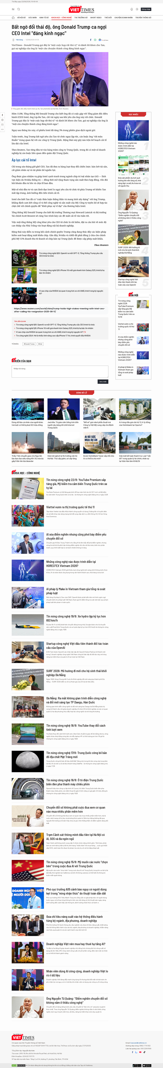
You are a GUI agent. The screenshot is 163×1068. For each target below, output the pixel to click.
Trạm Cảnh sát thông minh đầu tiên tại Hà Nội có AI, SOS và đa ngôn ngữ (75, 837)
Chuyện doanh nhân (123, 18)
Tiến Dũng (19, 40)
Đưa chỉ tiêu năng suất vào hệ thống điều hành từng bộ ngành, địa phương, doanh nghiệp (74, 918)
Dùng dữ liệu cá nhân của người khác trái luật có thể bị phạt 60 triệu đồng (27, 423)
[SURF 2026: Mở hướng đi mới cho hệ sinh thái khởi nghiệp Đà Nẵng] (133, 234)
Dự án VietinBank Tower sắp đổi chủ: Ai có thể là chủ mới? (98, 457)
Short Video (96, 18)
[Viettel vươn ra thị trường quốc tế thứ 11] (143, 327)
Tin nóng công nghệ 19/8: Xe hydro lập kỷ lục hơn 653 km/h (76, 618)
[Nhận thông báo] (131, 9)
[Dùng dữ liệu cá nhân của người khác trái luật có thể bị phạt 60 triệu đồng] (28, 409)
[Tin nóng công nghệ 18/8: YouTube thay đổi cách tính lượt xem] (28, 734)
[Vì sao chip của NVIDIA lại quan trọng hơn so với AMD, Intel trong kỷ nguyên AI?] (24, 295)
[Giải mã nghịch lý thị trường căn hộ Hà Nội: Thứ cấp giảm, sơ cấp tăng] (63, 443)
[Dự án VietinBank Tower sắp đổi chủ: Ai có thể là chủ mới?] (99, 443)
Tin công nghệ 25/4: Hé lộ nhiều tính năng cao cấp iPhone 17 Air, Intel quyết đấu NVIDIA (53, 336)
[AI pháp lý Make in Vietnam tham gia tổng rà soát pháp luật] (143, 370)
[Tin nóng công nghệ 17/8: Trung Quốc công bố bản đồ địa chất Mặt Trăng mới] (28, 761)
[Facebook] (91, 40)
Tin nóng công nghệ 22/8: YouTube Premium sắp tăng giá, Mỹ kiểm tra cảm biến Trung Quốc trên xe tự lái (126, 309)
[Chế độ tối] (137, 9)
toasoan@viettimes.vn (138, 1043)
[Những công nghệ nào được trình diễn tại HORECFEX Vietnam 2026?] (133, 130)
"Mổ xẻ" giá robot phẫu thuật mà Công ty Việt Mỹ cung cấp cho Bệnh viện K (98, 425)
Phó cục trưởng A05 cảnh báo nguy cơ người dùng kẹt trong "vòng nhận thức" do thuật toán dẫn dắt (76, 891)
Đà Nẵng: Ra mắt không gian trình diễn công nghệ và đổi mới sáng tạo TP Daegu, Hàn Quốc (76, 700)
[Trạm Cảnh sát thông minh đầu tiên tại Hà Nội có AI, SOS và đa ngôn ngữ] (28, 843)
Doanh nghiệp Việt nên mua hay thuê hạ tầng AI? (75, 944)
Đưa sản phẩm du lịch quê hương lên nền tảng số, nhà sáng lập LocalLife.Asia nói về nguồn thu (129, 182)
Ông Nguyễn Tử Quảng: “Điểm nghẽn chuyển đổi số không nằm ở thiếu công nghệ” (129, 217)
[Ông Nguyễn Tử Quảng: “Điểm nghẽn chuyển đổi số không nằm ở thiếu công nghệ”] (133, 200)
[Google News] (103, 40)
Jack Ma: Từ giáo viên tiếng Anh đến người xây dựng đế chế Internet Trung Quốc (63, 425)
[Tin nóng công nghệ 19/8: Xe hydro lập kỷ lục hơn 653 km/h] (28, 625)
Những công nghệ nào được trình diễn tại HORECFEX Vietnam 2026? (127, 147)
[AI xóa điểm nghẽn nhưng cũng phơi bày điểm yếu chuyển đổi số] (143, 340)
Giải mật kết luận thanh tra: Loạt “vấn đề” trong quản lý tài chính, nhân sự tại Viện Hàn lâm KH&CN (135, 458)
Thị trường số (81, 18)
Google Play (147, 1065)
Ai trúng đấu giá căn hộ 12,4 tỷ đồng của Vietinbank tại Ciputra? (134, 423)
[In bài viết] (95, 39)
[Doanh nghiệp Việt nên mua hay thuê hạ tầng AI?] (28, 952)
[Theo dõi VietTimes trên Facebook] (133, 1052)
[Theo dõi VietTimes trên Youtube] (140, 1052)
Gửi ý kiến (103, 382)
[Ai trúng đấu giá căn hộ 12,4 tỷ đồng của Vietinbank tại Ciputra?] (135, 409)
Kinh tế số (44, 18)
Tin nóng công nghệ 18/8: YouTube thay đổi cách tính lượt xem (75, 727)
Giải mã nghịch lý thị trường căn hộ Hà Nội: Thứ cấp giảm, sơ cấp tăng (62, 457)
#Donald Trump (29, 344)
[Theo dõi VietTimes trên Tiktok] (144, 1052)
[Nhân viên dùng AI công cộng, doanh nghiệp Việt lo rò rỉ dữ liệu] (28, 980)
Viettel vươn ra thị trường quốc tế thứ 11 (126, 326)
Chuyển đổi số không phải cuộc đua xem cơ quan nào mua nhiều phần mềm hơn (75, 809)
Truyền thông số (143, 18)
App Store (137, 1065)
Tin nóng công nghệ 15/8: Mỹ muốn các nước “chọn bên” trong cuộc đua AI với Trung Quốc (77, 864)
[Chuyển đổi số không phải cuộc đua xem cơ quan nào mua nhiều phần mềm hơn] (28, 816)
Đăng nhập (146, 9)
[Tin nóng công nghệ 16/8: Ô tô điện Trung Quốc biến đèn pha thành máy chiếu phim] (28, 789)
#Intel (40, 344)
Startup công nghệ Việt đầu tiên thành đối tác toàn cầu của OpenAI (128, 282)
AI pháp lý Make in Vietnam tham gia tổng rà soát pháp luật (125, 371)
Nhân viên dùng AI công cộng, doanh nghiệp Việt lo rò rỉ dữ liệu (77, 973)
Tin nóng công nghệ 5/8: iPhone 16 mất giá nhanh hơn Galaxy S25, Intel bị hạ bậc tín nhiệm (71, 271)
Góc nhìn (32, 18)
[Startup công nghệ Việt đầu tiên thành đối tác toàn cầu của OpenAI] (133, 267)
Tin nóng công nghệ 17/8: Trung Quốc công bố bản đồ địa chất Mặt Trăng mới (76, 755)
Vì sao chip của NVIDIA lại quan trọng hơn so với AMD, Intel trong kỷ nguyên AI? (71, 292)
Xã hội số (21, 18)
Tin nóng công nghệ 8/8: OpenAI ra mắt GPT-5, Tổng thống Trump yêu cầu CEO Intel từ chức (71, 254)
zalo (136, 1052)
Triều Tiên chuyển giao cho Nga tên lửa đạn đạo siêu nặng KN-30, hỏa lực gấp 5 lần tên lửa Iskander (28, 458)
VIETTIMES (81, 9)
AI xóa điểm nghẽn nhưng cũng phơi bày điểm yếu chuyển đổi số (126, 341)
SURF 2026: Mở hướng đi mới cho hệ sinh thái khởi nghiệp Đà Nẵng (129, 250)
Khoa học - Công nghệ (61, 18)
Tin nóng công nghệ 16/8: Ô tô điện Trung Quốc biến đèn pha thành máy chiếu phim (74, 782)
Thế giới (108, 18)
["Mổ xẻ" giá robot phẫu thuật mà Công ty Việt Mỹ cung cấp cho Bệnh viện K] (99, 409)
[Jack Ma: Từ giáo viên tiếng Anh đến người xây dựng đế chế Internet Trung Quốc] (63, 409)
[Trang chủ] (13, 17)
